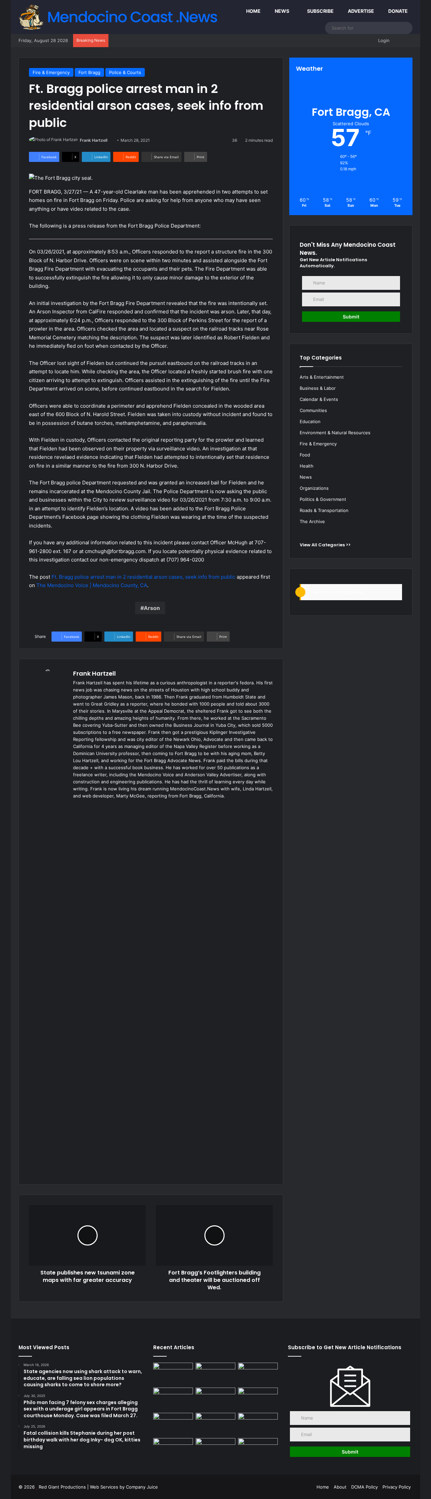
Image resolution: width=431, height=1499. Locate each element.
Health (306, 466)
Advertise (360, 11)
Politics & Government (323, 499)
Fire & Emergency (51, 72)
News (281, 11)
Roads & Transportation (324, 510)
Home (253, 11)
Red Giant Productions (62, 1487)
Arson (152, 608)
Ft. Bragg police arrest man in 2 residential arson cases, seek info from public (143, 577)
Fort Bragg (89, 72)
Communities (313, 410)
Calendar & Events (319, 399)
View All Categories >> (325, 545)
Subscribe (320, 11)
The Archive (312, 521)
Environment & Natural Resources (335, 432)
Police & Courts (125, 72)
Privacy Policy (397, 1487)
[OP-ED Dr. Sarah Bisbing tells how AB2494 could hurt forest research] (258, 1374)
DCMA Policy (364, 1487)
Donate (397, 11)
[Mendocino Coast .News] (120, 17)
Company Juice (142, 1487)
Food (305, 454)
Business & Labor (318, 388)
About (340, 1487)
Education (310, 421)
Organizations (314, 488)
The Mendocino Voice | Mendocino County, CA (91, 585)
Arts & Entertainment (322, 377)
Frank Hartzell (93, 140)
